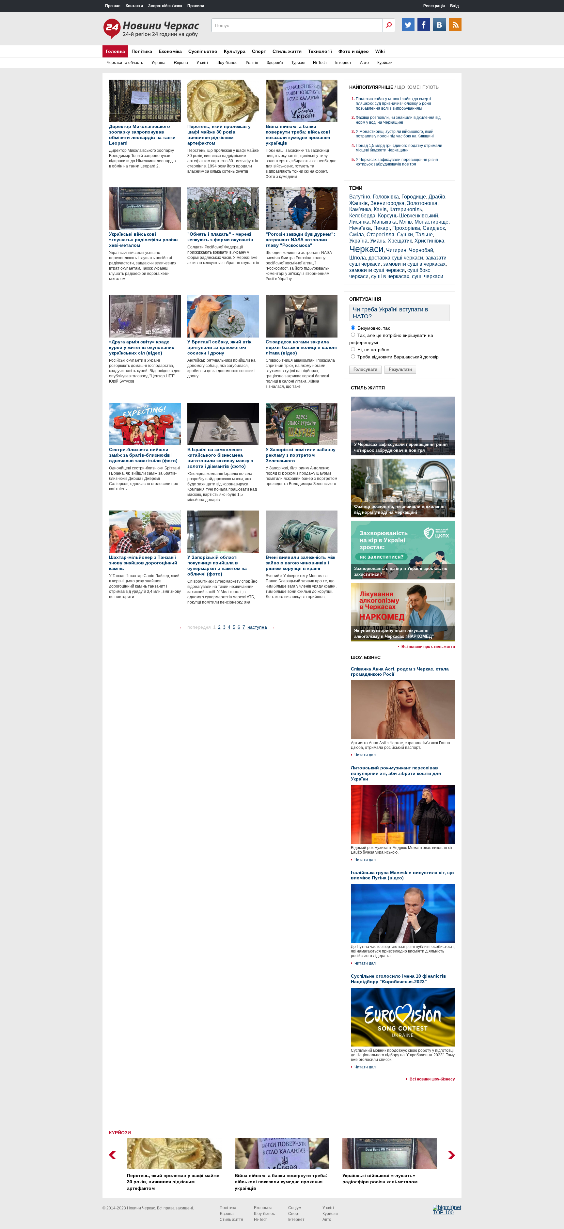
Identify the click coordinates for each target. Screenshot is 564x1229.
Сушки (405, 234)
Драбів (437, 196)
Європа (181, 62)
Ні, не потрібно (372, 349)
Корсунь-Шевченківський (408, 215)
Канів (380, 209)
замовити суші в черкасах (414, 264)
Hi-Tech (320, 62)
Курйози (385, 62)
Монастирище (431, 222)
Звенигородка (387, 203)
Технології (320, 51)
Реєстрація (434, 6)
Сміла (356, 234)
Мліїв (405, 222)
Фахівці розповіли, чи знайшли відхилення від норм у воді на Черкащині (398, 119)
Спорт (259, 51)
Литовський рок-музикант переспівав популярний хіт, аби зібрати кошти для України (396, 773)
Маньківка (384, 222)
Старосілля (380, 234)
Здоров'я (275, 62)
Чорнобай (421, 250)
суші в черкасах (390, 276)
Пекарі (381, 228)
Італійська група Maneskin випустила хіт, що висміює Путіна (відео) (402, 875)
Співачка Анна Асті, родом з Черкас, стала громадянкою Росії (400, 671)
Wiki (380, 51)
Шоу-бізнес (226, 62)
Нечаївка (360, 228)
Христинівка (429, 241)
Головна (115, 51)
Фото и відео (353, 51)
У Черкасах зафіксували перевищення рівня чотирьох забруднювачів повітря (397, 161)
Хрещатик (400, 241)
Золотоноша (422, 203)
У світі (202, 62)
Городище (413, 196)
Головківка (386, 196)
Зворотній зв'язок (165, 6)
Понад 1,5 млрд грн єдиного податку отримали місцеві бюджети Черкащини (399, 147)
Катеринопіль (405, 209)
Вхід (454, 6)
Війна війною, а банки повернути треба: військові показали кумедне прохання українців (281, 1182)
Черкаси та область (125, 62)
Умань (377, 241)
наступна (257, 627)
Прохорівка (406, 228)
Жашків (358, 203)
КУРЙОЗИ (120, 1132)
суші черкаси (427, 276)
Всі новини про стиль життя (428, 647)
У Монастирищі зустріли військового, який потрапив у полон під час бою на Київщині (395, 133)
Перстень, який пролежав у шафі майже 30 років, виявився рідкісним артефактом (173, 1182)
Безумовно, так (373, 328)
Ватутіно (359, 196)
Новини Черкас (141, 1208)
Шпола (357, 257)
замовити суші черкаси (377, 270)
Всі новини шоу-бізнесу (432, 1079)
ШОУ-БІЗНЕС (366, 657)
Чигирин (396, 250)
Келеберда (362, 215)
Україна (158, 62)
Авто (364, 62)
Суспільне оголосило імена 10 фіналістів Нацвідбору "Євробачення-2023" (398, 978)
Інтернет (343, 62)
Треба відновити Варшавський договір (397, 356)
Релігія (252, 62)
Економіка (170, 51)
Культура (234, 51)
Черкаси (366, 249)
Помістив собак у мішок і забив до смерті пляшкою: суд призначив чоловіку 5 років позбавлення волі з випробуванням (393, 104)
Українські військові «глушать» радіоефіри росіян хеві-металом (379, 1179)
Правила (195, 6)
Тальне (424, 234)
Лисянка (359, 222)
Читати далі (365, 755)
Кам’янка (360, 209)
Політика (142, 51)
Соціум (294, 1207)
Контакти (134, 6)
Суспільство (202, 51)
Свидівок (434, 228)
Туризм (298, 62)
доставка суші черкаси (395, 257)
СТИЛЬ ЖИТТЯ (368, 387)
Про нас (112, 6)
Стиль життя (287, 51)
